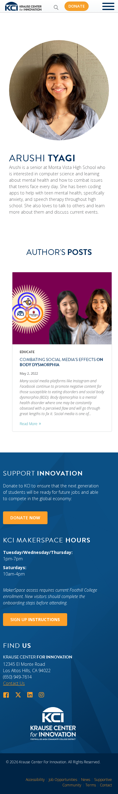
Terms (90, 785)
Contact (106, 785)
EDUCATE (27, 352)
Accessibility (35, 779)
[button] (56, 7)
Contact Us (14, 683)
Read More (29, 423)
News (85, 779)
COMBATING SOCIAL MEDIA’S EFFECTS (61, 362)
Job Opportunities (63, 779)
